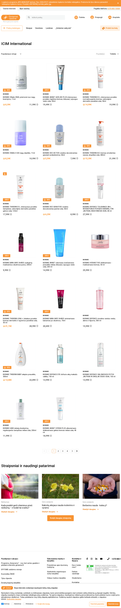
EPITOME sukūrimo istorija (11, 569)
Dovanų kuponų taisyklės (10, 583)
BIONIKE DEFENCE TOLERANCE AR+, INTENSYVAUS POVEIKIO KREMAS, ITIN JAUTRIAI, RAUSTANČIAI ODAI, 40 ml (98, 209)
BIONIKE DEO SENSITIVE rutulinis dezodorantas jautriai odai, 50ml (55, 208)
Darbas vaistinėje (75, 573)
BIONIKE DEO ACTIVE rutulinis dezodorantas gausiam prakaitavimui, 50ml (60, 154)
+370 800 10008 (113, 9)
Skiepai (29, 28)
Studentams (76, 578)
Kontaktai (75, 582)
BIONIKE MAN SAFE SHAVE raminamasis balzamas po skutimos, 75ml (59, 320)
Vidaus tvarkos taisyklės (56, 578)
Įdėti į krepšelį (22, 111)
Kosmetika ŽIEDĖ (8, 574)
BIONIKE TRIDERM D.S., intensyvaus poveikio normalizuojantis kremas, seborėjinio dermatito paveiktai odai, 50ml (100, 99)
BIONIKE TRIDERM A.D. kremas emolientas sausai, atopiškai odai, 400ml (99, 154)
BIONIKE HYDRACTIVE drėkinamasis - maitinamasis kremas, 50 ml (97, 264)
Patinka (82, 17)
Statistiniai (17, 604)
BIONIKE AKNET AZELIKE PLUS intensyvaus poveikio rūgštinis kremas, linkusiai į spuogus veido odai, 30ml (60, 99)
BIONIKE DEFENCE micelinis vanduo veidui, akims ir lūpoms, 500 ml (99, 320)
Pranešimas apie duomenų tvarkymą (57, 566)
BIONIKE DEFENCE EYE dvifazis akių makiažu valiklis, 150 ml (60, 375)
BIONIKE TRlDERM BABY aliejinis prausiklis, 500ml (19, 375)
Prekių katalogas (13, 28)
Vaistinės (39, 28)
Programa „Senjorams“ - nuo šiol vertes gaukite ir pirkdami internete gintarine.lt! (20, 564)
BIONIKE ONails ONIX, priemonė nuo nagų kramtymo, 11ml (19, 98)
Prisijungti (98, 17)
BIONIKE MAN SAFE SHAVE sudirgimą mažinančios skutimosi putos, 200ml (17, 264)
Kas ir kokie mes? (76, 566)
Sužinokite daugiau (14, 599)
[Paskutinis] (77, 451)
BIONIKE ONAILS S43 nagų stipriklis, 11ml (19, 153)
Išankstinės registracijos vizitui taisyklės (56, 573)
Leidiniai (49, 28)
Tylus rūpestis (6, 578)
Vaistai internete (9, 9)
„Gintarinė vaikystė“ (63, 28)
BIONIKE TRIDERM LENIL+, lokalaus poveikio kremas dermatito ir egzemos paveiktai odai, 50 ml (20, 321)
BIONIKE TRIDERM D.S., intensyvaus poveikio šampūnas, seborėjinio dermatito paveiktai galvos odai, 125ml (20, 209)
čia (50, 4)
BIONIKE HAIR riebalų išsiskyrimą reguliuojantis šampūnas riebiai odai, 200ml (19, 429)
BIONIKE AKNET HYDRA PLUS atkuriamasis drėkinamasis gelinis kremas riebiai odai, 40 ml (59, 430)
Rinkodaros (29, 604)
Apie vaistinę (24, 9)
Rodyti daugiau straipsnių (60, 518)
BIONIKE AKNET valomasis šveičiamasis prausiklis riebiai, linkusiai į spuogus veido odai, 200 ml (59, 265)
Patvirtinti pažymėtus (97, 604)
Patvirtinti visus (113, 604)
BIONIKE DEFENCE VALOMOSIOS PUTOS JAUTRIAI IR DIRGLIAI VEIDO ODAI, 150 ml (99, 375)
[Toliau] (72, 451)
